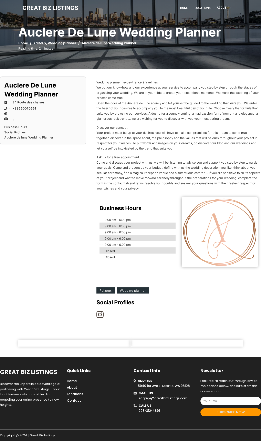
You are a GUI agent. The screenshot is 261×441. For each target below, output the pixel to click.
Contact (74, 400)
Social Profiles (15, 132)
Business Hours (15, 127)
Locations (203, 8)
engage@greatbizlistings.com (163, 398)
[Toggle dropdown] (230, 8)
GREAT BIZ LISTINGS (50, 7)
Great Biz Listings (28, 372)
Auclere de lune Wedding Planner (28, 137)
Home (184, 8)
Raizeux (39, 43)
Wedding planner (62, 43)
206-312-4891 (149, 411)
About (72, 387)
